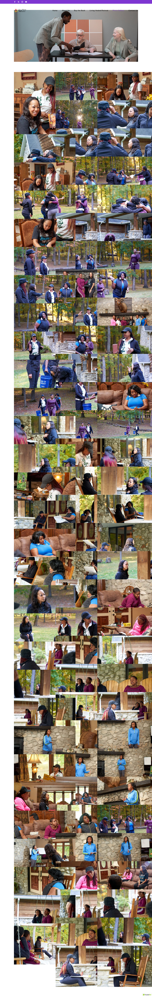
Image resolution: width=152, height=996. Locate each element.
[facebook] (15, 2)
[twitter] (18, 2)
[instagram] (22, 2)
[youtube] (26, 2)
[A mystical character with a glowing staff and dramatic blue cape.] (26, 9)
